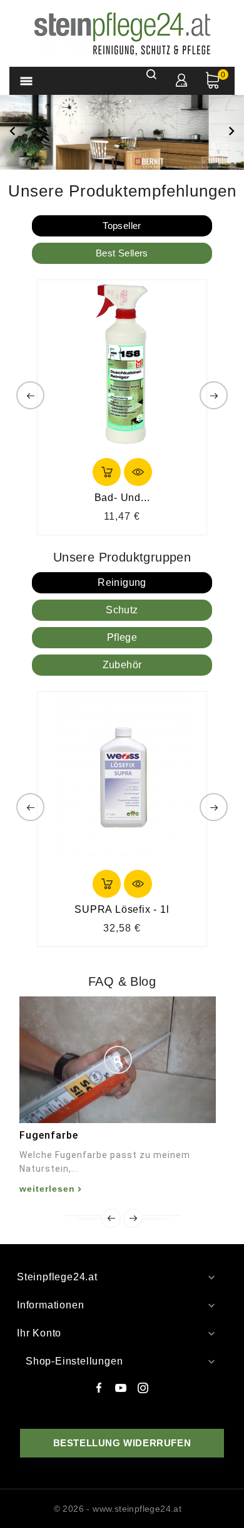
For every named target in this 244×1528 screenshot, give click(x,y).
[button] (12, 132)
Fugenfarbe (48, 1135)
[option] (122, 132)
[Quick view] (138, 472)
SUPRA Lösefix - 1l (121, 909)
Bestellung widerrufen (122, 1443)
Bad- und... (122, 497)
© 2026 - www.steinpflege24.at (118, 1509)
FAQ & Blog (122, 981)
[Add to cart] (107, 472)
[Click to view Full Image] (118, 1060)
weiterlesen (47, 1189)
